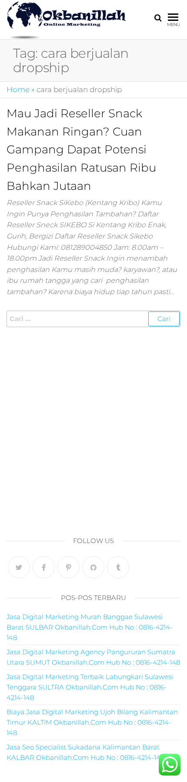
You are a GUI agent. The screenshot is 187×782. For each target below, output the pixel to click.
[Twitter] (19, 567)
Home (18, 89)
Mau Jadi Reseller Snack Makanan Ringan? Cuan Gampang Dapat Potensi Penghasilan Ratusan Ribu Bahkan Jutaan (81, 149)
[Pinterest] (68, 567)
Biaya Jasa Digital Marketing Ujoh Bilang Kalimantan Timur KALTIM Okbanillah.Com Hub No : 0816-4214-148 (92, 722)
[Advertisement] (93, 429)
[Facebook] (44, 567)
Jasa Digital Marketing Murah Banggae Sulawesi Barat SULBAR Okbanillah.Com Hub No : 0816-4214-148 (90, 627)
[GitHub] (93, 567)
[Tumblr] (118, 567)
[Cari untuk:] (93, 319)
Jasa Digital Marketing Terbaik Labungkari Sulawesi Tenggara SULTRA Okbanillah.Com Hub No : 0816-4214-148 (90, 687)
